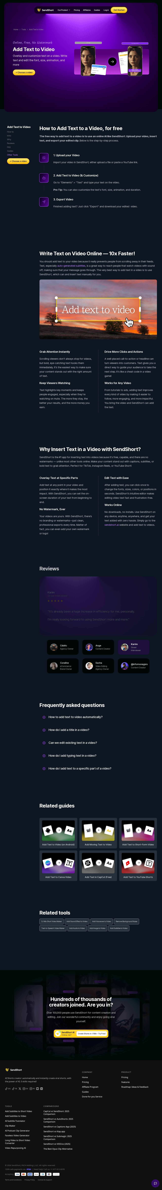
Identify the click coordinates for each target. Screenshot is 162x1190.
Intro (9, 135)
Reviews (11, 143)
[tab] (63, 647)
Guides (10, 151)
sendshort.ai (112, 524)
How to (10, 131)
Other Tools (12, 154)
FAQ (9, 147)
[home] (45, 10)
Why (9, 139)
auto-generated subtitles (71, 265)
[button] (64, 10)
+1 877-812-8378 (58, 1169)
